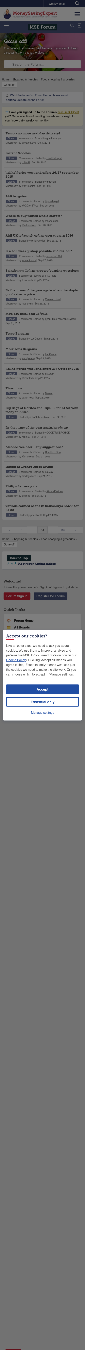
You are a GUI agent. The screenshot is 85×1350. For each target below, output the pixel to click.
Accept (42, 689)
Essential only (43, 701)
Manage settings (42, 712)
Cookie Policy (16, 660)
